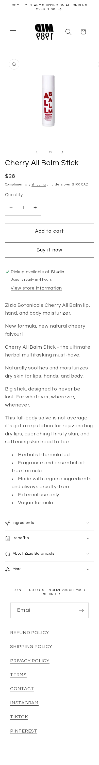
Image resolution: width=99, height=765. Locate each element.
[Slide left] (36, 152)
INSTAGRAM (24, 703)
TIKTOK (19, 717)
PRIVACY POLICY (30, 660)
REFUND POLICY (29, 632)
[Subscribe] (81, 610)
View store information (36, 288)
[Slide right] (62, 152)
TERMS (18, 674)
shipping (38, 184)
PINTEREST (23, 731)
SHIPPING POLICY (31, 646)
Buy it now (50, 249)
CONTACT (22, 688)
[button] (13, 30)
